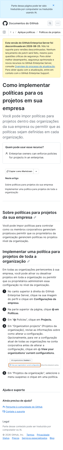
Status (6, 438)
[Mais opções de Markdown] (36, 171)
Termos (30, 434)
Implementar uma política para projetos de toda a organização (31, 256)
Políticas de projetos (49, 32)
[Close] (53, 5)
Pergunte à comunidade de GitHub (24, 406)
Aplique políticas (26, 32)
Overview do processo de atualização (35, 66)
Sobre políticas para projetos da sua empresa (30, 215)
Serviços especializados (34, 438)
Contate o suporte (15, 411)
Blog (52, 438)
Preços (15, 438)
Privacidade (43, 434)
